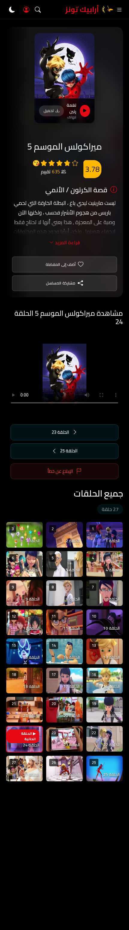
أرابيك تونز (82, 9)
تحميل (49, 110)
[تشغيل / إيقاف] (85, 111)
